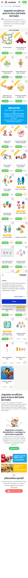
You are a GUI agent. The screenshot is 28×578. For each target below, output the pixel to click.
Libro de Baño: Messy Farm (7, 310)
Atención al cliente (15, 491)
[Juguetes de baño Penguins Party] (20, 252)
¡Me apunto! (14, 448)
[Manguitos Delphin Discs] (7, 372)
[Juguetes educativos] (10, 2)
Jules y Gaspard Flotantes (7, 165)
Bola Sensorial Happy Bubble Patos (20, 96)
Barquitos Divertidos (20, 237)
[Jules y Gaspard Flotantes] (7, 156)
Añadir (6, 53)
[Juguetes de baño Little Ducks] (20, 324)
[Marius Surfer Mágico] (20, 180)
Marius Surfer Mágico (20, 189)
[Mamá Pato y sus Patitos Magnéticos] (7, 87)
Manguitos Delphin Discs (7, 382)
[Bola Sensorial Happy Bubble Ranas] (7, 63)
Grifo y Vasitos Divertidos (7, 190)
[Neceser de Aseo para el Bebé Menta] (7, 324)
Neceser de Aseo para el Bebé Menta (7, 334)
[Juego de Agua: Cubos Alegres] (7, 204)
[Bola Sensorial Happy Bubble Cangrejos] (20, 132)
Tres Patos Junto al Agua (21, 358)
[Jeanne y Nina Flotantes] (7, 132)
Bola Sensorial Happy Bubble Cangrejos (20, 141)
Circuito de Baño (7, 47)
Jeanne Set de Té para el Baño (20, 165)
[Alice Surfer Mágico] (20, 204)
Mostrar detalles (18, 296)
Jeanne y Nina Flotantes (7, 141)
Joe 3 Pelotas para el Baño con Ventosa (7, 262)
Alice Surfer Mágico (21, 213)
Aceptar (14, 301)
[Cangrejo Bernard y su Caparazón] (20, 39)
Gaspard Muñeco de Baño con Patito (21, 72)
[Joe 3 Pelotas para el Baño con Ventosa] (7, 252)
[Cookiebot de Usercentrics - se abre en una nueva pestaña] (19, 275)
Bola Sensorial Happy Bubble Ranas (7, 72)
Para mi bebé (7, 6)
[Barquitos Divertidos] (20, 228)
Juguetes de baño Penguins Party (21, 262)
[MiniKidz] (2, 6)
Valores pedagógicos (19, 469)
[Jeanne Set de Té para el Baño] (20, 156)
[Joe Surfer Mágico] (7, 228)
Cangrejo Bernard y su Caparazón (21, 48)
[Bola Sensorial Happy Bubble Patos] (20, 87)
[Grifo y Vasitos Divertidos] (7, 180)
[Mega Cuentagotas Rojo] (7, 348)
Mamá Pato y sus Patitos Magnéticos (7, 96)
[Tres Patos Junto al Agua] (20, 348)
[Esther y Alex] (7, 458)
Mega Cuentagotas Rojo (7, 358)
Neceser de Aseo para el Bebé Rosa (21, 310)
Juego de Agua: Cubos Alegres (7, 214)
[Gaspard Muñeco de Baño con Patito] (20, 63)
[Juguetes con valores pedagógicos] (7, 468)
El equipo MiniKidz (19, 459)
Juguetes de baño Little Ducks (21, 334)
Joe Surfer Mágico (7, 237)
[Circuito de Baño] (7, 39)
